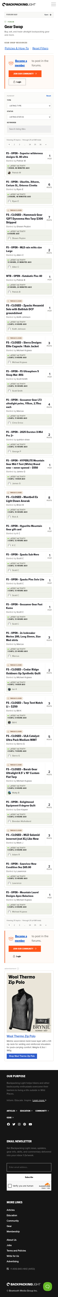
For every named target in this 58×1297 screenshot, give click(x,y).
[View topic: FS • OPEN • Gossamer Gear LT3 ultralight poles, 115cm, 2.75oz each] (29, 405)
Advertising (13, 1261)
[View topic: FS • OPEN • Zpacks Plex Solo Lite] (29, 581)
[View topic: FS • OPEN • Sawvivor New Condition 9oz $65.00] (29, 867)
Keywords (11, 122)
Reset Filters (40, 48)
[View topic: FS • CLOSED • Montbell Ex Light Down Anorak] (29, 499)
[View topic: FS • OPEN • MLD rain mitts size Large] (29, 251)
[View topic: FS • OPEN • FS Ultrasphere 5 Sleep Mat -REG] (29, 375)
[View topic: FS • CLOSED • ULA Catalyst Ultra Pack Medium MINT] (29, 737)
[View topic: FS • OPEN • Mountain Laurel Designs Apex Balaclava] (29, 896)
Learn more (39, 1100)
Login (18, 82)
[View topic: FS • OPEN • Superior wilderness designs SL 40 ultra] (29, 157)
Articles (11, 1111)
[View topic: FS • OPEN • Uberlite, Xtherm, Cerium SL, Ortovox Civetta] (29, 185)
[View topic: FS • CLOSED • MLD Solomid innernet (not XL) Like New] (29, 836)
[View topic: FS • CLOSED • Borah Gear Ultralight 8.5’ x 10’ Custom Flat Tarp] (29, 773)
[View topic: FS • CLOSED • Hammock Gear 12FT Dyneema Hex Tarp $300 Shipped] (29, 218)
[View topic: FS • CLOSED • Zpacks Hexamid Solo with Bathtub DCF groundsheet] (29, 309)
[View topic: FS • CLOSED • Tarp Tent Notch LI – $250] (29, 704)
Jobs (9, 1245)
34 (30, 145)
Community (41, 1111)
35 (35, 145)
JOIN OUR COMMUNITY (23, 73)
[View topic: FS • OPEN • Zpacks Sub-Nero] (29, 556)
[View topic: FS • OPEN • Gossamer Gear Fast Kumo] (29, 608)
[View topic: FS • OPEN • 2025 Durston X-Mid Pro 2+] (29, 435)
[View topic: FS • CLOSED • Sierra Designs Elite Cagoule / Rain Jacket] (29, 344)
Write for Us (13, 1256)
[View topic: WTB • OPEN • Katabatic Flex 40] (29, 278)
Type (9, 100)
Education (25, 1111)
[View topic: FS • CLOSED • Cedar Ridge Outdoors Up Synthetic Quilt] (29, 671)
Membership (13, 1231)
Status (10, 111)
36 (40, 145)
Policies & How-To (17, 48)
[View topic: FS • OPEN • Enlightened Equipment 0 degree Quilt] (29, 805)
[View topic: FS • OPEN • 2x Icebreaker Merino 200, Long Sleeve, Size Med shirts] (29, 638)
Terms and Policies (16, 1250)
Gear (9, 1117)
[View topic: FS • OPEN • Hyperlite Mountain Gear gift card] (29, 529)
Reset (48, 96)
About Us (11, 1239)
